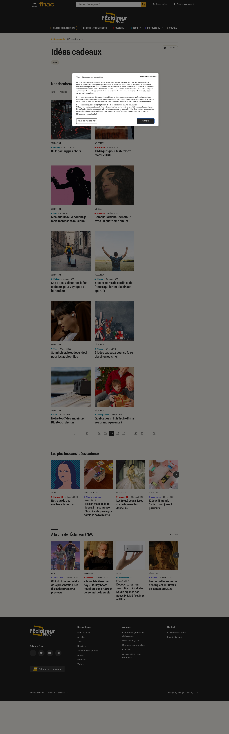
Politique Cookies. (144, 101)
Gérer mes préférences (87, 121)
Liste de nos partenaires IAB (86, 114)
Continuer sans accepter (148, 77)
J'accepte (145, 121)
